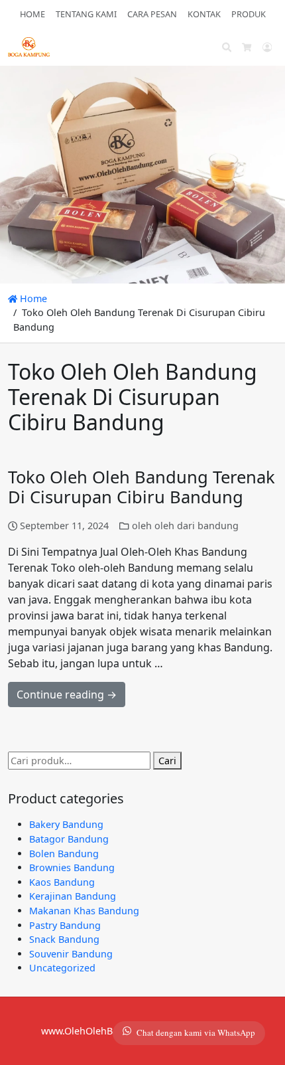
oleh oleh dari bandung (185, 525)
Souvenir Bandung (71, 953)
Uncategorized (62, 967)
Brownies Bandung (72, 867)
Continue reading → (67, 694)
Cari (167, 760)
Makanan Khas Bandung (84, 910)
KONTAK (204, 14)
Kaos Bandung (62, 882)
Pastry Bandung (65, 925)
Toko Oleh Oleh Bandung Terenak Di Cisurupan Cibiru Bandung (141, 487)
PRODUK (248, 14)
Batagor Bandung (69, 839)
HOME (32, 14)
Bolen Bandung (64, 853)
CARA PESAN (152, 14)
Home (32, 298)
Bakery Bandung (66, 824)
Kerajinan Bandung (72, 896)
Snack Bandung (64, 939)
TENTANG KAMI (86, 14)
